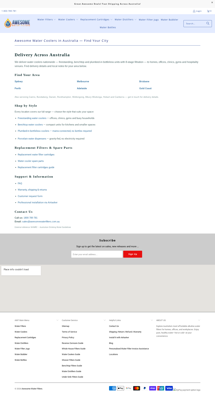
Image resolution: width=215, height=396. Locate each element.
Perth (18, 88)
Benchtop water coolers (30, 124)
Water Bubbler (21, 354)
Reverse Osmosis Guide (72, 343)
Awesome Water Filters (32, 388)
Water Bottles (21, 360)
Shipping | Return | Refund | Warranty (125, 332)
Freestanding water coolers (32, 118)
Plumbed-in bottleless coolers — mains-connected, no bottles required (55, 131)
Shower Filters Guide (71, 360)
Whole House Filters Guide (73, 348)
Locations (113, 354)
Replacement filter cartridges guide (36, 167)
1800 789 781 (30, 217)
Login (199, 11)
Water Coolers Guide (71, 354)
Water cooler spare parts (31, 161)
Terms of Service (69, 332)
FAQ (20, 183)
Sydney (19, 81)
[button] (46, 20)
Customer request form (30, 196)
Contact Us (114, 326)
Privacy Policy (68, 337)
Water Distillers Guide (71, 371)
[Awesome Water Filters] (17, 23)
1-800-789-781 (9, 11)
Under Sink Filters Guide (72, 377)
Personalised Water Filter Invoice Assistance (129, 348)
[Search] (208, 23)
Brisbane (144, 81)
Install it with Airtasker (119, 337)
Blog (111, 343)
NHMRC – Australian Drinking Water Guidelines (51, 227)
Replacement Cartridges (25, 337)
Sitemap (65, 326)
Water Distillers (21, 343)
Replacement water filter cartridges (36, 154)
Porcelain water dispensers (32, 138)
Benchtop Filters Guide (72, 365)
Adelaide (82, 88)
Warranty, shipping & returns (32, 189)
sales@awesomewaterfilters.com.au (41, 221)
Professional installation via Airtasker (37, 202)
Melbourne (83, 81)
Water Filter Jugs (22, 348)
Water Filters (20, 326)
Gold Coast (145, 88)
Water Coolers (21, 332)
